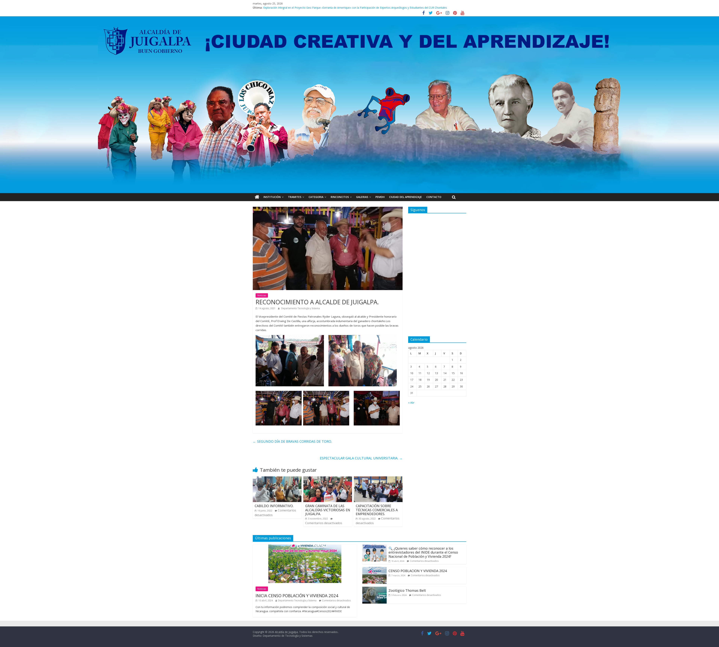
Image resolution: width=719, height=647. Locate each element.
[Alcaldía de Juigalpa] (257, 197)
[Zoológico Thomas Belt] (374, 589)
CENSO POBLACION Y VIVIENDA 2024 (418, 571)
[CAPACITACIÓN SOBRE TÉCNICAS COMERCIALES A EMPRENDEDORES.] (378, 479)
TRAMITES (294, 197)
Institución (272, 197)
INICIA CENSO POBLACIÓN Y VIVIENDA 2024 (297, 595)
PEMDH (380, 197)
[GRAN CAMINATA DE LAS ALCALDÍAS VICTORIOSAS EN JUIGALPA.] (327, 479)
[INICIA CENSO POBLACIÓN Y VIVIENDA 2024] (304, 547)
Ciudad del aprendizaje (405, 197)
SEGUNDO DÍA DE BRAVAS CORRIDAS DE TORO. (292, 441)
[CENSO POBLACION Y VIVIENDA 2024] (374, 569)
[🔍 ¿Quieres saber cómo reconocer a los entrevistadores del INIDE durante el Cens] (374, 547)
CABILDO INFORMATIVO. (274, 506)
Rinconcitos (340, 197)
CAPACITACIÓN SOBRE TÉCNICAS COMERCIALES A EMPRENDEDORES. (377, 510)
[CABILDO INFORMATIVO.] (277, 479)
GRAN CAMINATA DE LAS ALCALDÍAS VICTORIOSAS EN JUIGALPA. (327, 510)
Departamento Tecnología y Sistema (300, 308)
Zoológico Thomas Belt (277, 7)
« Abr (411, 402)
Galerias (362, 197)
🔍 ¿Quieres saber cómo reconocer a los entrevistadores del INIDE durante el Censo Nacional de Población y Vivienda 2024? (423, 552)
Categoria (316, 197)
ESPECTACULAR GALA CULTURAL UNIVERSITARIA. (361, 458)
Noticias (261, 295)
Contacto (433, 197)
